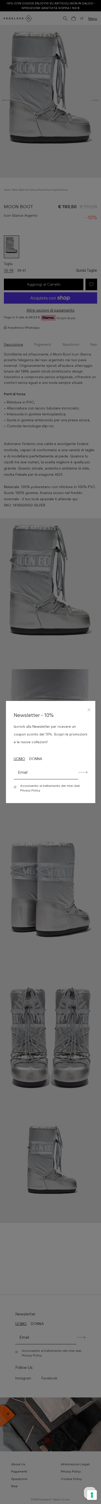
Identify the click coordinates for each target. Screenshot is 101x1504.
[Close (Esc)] (89, 709)
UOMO (19, 758)
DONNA (35, 758)
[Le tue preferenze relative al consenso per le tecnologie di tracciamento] (92, 1495)
